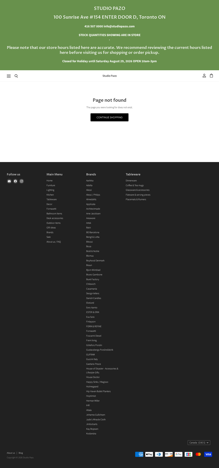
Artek (88, 223)
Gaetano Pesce (93, 364)
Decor (49, 204)
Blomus (90, 256)
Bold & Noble (92, 251)
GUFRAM (90, 354)
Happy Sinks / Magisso (97, 382)
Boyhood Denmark (95, 260)
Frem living (91, 340)
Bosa (88, 246)
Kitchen (50, 195)
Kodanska (91, 433)
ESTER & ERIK (92, 312)
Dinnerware (131, 180)
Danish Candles (93, 298)
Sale (49, 237)
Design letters (92, 293)
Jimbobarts (91, 424)
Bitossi (89, 242)
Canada (197, 442)
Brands (50, 232)
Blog (21, 452)
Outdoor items (54, 223)
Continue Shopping (109, 117)
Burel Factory (92, 279)
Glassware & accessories (138, 190)
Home (50, 180)
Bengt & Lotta (92, 237)
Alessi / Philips (93, 195)
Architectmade (93, 209)
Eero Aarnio (91, 307)
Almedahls (91, 199)
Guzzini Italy (92, 359)
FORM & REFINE (93, 326)
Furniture (51, 185)
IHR (88, 405)
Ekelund (90, 303)
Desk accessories (55, 218)
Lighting (50, 190)
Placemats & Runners (136, 199)
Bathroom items (54, 213)
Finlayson (90, 321)
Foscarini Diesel (93, 336)
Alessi (89, 190)
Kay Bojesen (92, 429)
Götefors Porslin (94, 345)
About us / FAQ (54, 242)
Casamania (91, 289)
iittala (89, 410)
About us (11, 452)
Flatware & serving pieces (138, 195)
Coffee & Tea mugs (135, 185)
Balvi (88, 227)
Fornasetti (51, 209)
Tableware (52, 199)
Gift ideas (51, 227)
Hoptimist (91, 396)
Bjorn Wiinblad (93, 270)
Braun (89, 265)
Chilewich (90, 284)
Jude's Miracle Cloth (96, 419)
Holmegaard (92, 386)
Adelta (89, 185)
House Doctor (93, 377)
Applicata (90, 204)
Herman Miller (93, 401)
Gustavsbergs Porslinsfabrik (99, 350)
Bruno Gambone (94, 274)
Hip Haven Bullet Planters (98, 391)
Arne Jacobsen (93, 213)
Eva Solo (90, 317)
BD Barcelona (92, 232)
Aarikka (89, 180)
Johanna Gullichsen (95, 415)
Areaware (90, 218)
